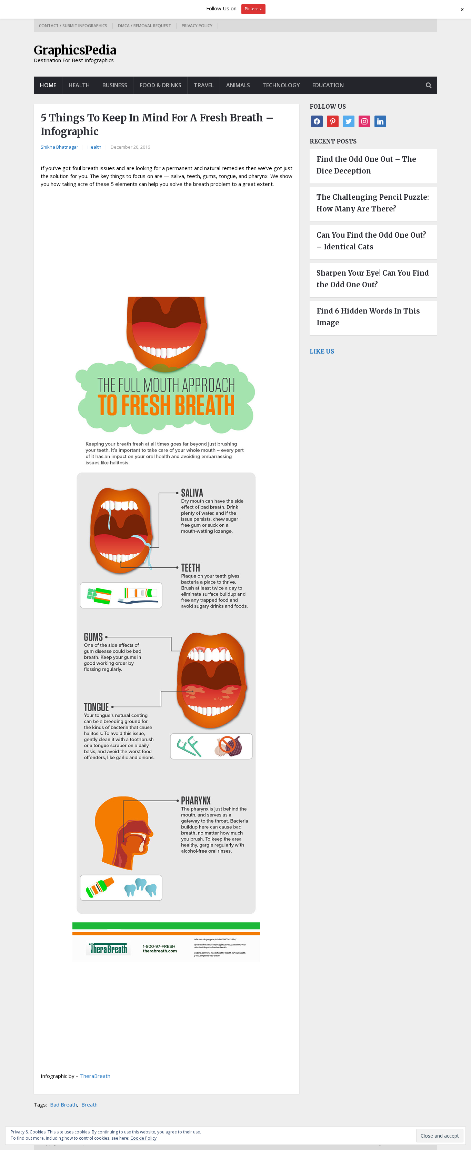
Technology (281, 85)
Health (79, 85)
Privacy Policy (197, 26)
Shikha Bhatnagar (59, 147)
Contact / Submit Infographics (73, 26)
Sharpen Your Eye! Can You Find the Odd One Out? (373, 279)
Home (48, 85)
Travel (204, 85)
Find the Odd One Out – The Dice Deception (366, 165)
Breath (89, 1104)
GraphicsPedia (75, 50)
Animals (238, 85)
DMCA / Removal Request (144, 26)
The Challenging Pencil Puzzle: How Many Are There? (373, 203)
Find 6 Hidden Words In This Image (368, 317)
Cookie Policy (143, 1138)
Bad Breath (63, 1104)
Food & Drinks (160, 85)
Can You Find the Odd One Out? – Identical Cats (371, 241)
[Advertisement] (166, 243)
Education (328, 85)
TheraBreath (95, 1075)
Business (114, 85)
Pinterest (253, 9)
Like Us (322, 351)
